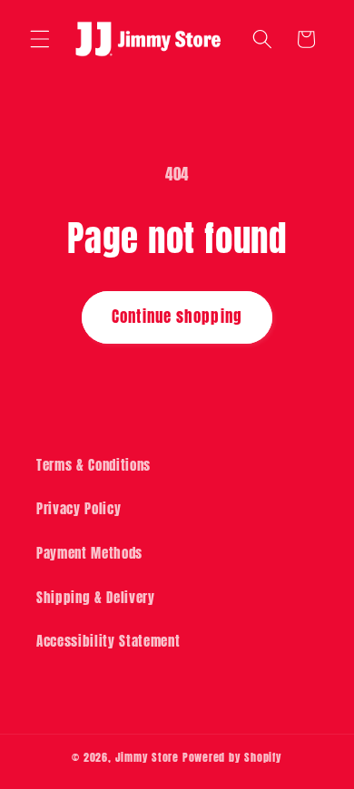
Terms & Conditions (93, 464)
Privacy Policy (78, 508)
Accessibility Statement (108, 640)
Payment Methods (89, 552)
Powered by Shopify (232, 757)
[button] (40, 39)
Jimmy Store (147, 757)
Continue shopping (177, 316)
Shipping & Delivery (95, 597)
